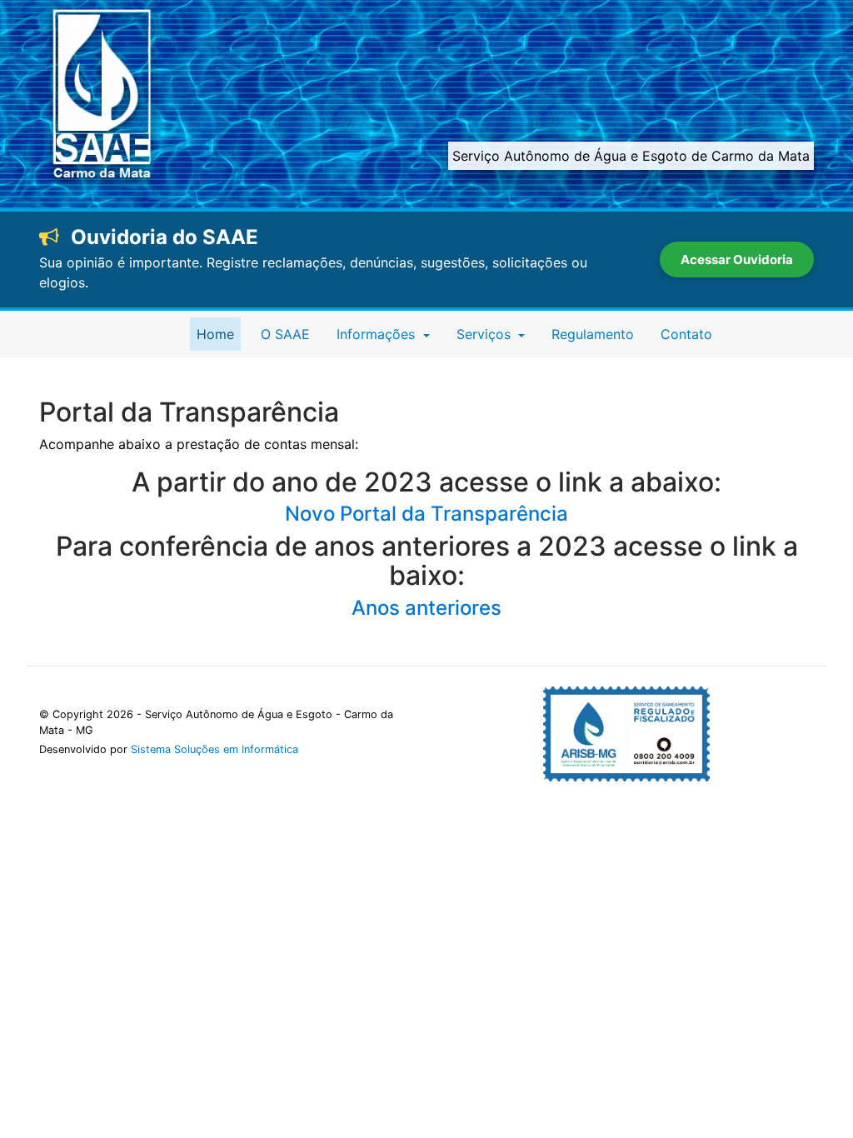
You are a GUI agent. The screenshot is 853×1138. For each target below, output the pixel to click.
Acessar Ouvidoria (737, 259)
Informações (378, 334)
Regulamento (592, 334)
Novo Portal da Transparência (426, 514)
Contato (686, 334)
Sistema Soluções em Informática (214, 749)
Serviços (485, 334)
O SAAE (285, 334)
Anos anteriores (426, 608)
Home (219, 333)
